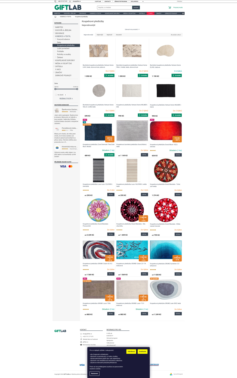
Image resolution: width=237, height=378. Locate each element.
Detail (144, 155)
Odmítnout (131, 351)
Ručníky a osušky (64, 54)
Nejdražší (109, 34)
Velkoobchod (110, 343)
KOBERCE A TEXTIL (63, 36)
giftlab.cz (85, 342)
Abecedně (119, 34)
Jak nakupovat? (111, 345)
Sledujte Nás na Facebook (90, 339)
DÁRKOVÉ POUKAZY (63, 76)
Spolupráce (134, 1)
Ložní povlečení (63, 48)
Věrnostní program (120, 1)
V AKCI (58, 69)
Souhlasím (142, 351)
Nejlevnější (100, 34)
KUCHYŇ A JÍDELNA (63, 30)
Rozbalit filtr (65, 98)
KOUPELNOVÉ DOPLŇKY (65, 60)
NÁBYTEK (59, 27)
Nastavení (94, 373)
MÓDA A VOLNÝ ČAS (63, 63)
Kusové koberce (63, 39)
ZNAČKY (58, 73)
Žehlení (60, 57)
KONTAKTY (108, 1)
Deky (59, 42)
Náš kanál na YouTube (89, 344)
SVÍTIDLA (59, 66)
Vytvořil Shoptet (178, 374)
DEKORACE (59, 33)
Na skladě (62, 95)
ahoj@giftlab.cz (87, 334)
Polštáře (60, 51)
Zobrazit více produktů (131, 29)
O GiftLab (98, 1)
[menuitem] (57, 13)
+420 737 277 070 (88, 336)
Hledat (136, 7)
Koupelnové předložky (65, 45)
